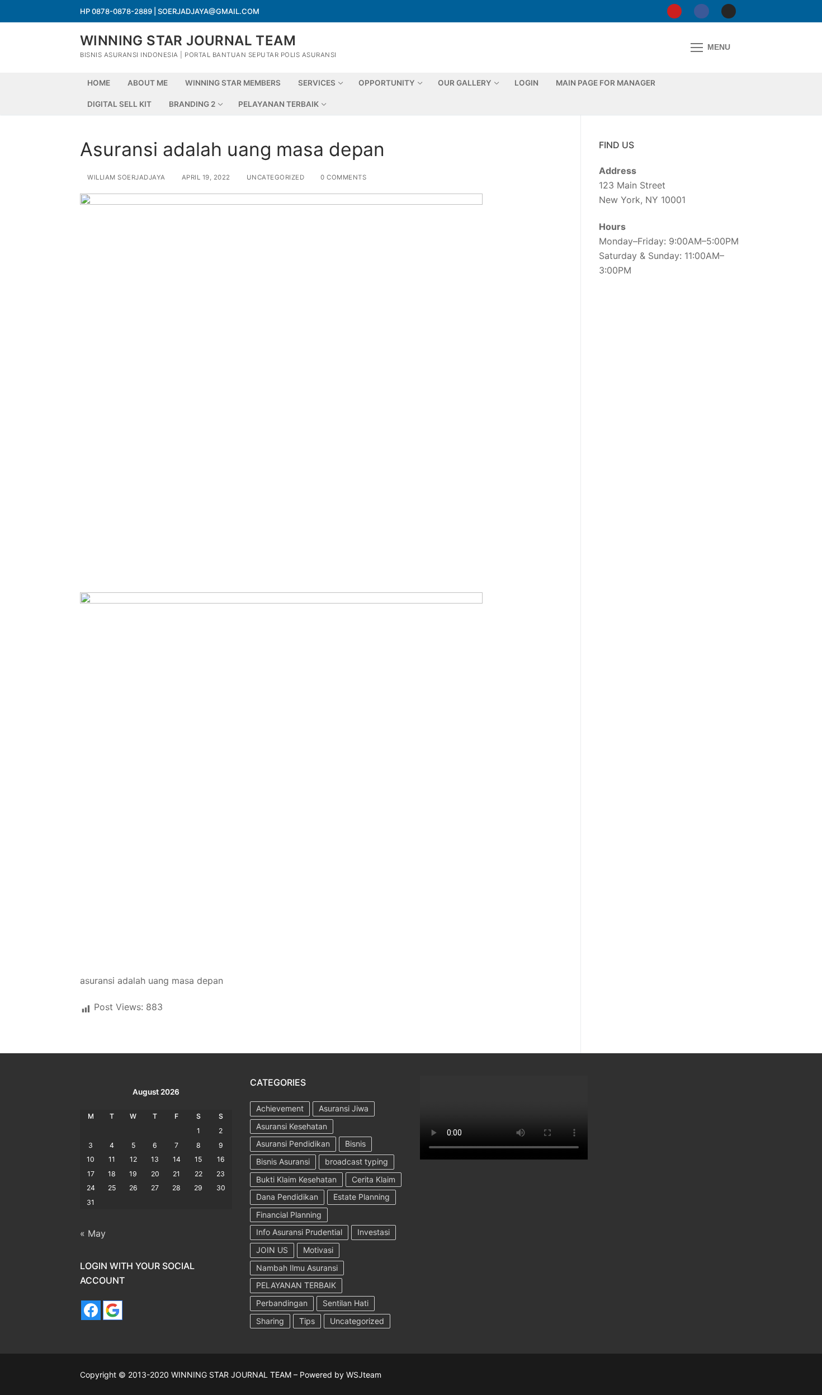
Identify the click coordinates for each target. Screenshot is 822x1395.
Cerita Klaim (373, 1179)
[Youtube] (674, 11)
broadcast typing (356, 1161)
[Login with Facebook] (91, 1310)
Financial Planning (289, 1214)
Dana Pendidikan (287, 1196)
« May (93, 1233)
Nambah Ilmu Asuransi (297, 1268)
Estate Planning (361, 1196)
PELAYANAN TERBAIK (296, 1285)
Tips (307, 1321)
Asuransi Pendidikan (293, 1143)
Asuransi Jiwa (344, 1108)
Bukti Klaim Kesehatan (296, 1179)
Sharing (270, 1321)
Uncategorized (274, 177)
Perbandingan (282, 1303)
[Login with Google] (112, 1310)
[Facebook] (701, 11)
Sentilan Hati (346, 1303)
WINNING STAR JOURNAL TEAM (188, 40)
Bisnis (355, 1143)
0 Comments (342, 177)
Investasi (373, 1232)
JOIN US (272, 1250)
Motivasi (318, 1250)
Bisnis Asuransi (283, 1161)
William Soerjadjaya (126, 177)
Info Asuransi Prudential (299, 1232)
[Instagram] (728, 11)
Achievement (280, 1108)
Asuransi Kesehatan (291, 1126)
